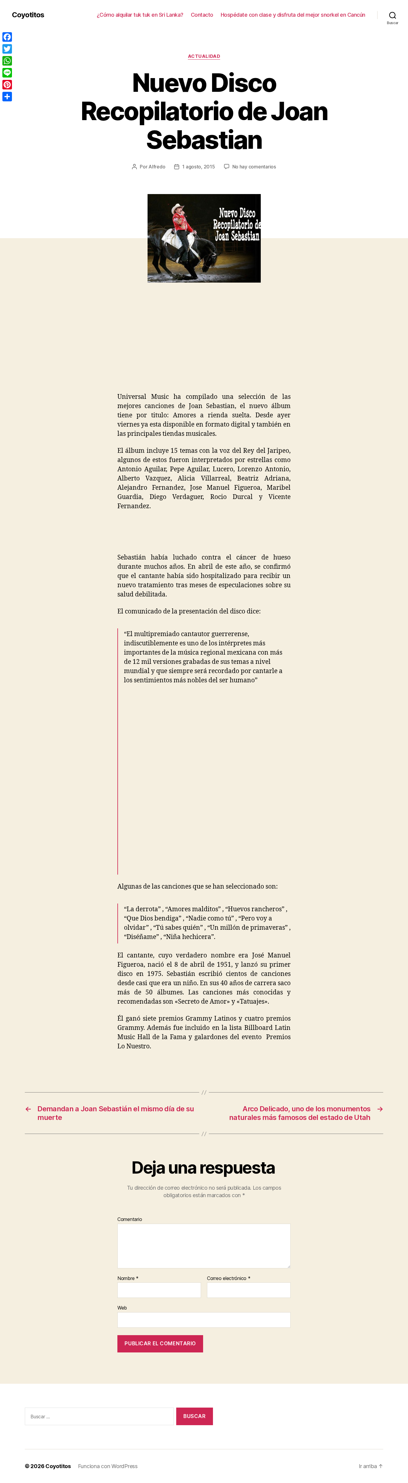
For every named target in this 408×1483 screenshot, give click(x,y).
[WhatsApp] (7, 61)
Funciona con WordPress (108, 1466)
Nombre (128, 1278)
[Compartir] (7, 97)
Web (122, 1308)
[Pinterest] (7, 85)
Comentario (129, 1219)
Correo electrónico (229, 1278)
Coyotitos (28, 14)
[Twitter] (7, 49)
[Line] (7, 73)
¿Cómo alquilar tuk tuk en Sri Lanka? (140, 15)
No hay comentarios (254, 167)
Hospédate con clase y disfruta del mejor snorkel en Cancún (293, 15)
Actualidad (204, 56)
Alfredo (156, 167)
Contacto (202, 15)
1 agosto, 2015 (198, 167)
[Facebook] (7, 37)
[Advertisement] (86, 348)
